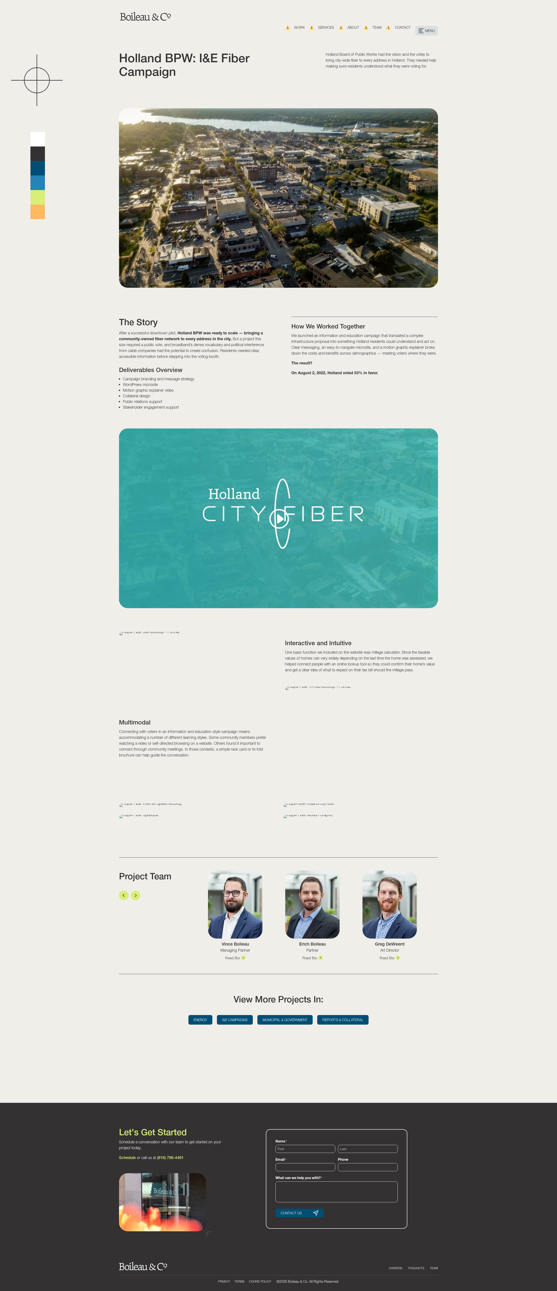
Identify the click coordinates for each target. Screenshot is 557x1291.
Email (280, 1159)
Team (376, 28)
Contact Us (291, 1213)
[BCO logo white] (143, 1269)
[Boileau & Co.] (145, 18)
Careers (395, 1268)
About (353, 28)
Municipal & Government (285, 1020)
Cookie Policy (260, 1281)
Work (299, 28)
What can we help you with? (298, 1178)
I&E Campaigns (235, 1020)
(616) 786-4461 (170, 1157)
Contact (403, 28)
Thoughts (416, 1268)
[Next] (135, 895)
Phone (343, 1159)
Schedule (127, 1157)
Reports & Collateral (342, 1020)
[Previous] (124, 895)
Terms (240, 1281)
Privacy (224, 1281)
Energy (200, 1020)
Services (326, 28)
